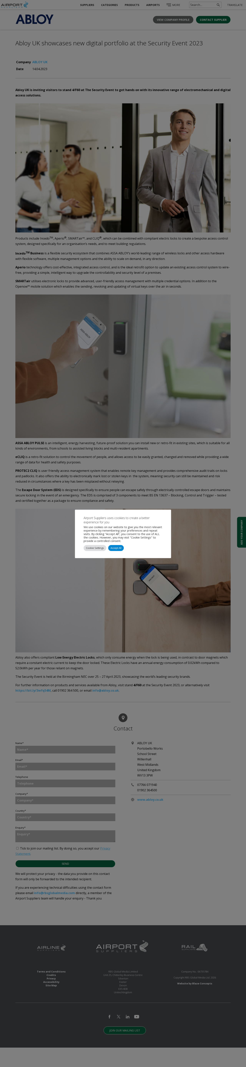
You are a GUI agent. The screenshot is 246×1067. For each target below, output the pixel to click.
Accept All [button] (116, 548)
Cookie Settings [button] (95, 548)
